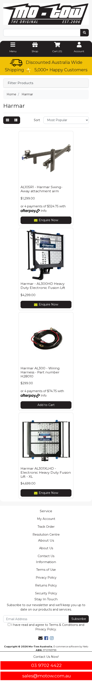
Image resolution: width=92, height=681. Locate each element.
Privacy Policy (46, 577)
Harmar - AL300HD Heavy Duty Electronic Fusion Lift (43, 286)
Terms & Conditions (63, 625)
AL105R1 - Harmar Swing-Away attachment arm (41, 189)
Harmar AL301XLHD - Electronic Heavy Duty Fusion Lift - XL (46, 472)
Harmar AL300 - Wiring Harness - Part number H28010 (40, 372)
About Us (46, 548)
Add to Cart (46, 405)
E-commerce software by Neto (70, 646)
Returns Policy (46, 585)
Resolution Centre (46, 534)
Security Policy (46, 593)
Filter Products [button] (20, 83)
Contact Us (46, 556)
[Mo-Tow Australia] (46, 14)
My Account (46, 519)
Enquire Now (48, 220)
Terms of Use (46, 570)
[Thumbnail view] (7, 120)
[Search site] (84, 32)
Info (44, 211)
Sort (37, 120)
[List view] (16, 120)
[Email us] (40, 638)
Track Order (46, 527)
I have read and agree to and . (47, 627)
